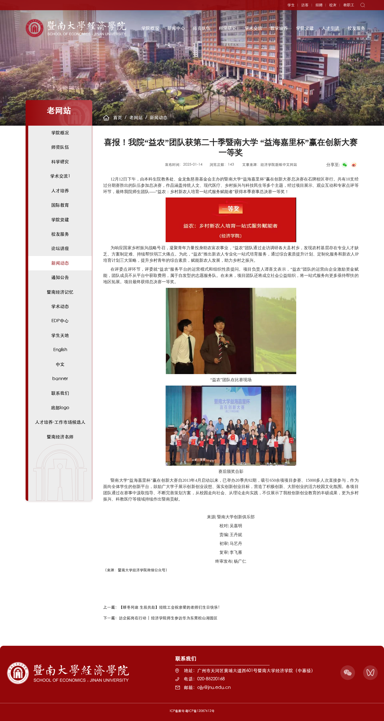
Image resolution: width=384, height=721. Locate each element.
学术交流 (253, 28)
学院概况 (150, 28)
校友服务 (356, 28)
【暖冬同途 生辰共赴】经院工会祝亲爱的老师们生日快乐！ (170, 607)
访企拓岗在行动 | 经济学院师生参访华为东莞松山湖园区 (168, 618)
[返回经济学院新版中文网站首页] (76, 20)
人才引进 (330, 28)
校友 (332, 5)
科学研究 (227, 28)
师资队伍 (202, 28)
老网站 (136, 117)
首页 (117, 117)
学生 (291, 5)
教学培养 (279, 28)
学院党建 (305, 28)
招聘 (319, 5)
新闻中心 (176, 28)
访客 (305, 5)
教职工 (348, 5)
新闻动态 (158, 117)
